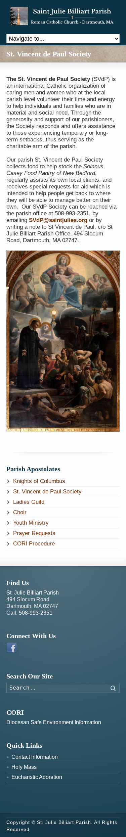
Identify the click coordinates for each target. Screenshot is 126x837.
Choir (20, 512)
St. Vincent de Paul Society (47, 491)
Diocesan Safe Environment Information (53, 722)
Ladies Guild (28, 502)
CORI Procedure (34, 543)
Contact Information (34, 757)
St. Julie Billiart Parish (32, 593)
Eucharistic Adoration (36, 777)
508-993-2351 (35, 613)
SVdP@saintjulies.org (59, 220)
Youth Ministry (31, 523)
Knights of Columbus (39, 481)
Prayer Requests (34, 533)
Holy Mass (24, 767)
